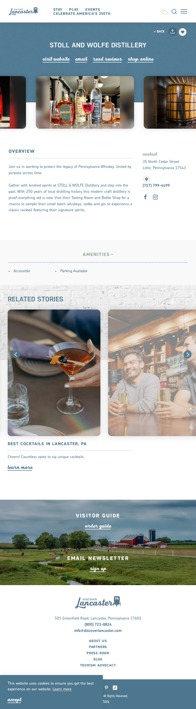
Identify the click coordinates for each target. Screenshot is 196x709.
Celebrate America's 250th (81, 14)
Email (81, 59)
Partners (98, 647)
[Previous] (16, 354)
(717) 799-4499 (156, 186)
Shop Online (140, 59)
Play (74, 10)
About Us (98, 641)
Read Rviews (107, 59)
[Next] (188, 354)
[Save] (182, 32)
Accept (14, 699)
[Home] (26, 11)
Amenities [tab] (96, 254)
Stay (58, 10)
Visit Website (56, 59)
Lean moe (62, 689)
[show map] (146, 179)
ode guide (98, 526)
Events (92, 10)
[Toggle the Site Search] (174, 11)
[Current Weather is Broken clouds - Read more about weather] (164, 10)
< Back (159, 31)
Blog (98, 659)
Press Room (98, 653)
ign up (98, 568)
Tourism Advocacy (98, 665)
